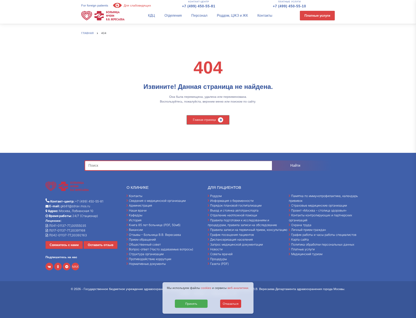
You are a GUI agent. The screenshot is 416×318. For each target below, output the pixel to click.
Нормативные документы (147, 264)
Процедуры (218, 259)
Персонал (199, 15)
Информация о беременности (232, 200)
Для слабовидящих (137, 5)
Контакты (264, 15)
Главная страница (204, 119)
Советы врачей (221, 254)
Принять (191, 303)
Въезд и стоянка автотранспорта (234, 210)
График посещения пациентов (232, 234)
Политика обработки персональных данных (322, 244)
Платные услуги (317, 15)
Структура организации (146, 254)
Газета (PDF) (219, 264)
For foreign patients (94, 5)
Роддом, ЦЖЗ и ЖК (232, 15)
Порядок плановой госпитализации (236, 205)
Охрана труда (301, 225)
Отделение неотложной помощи (233, 215)
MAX (75, 266)
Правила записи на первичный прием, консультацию (248, 230)
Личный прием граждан (308, 230)
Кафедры (135, 215)
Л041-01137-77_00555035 (67, 225)
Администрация (140, 205)
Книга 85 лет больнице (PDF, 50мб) (154, 225)
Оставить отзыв (100, 245)
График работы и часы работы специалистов (323, 234)
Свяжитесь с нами (64, 245)
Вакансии (136, 230)
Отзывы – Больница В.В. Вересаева (155, 234)
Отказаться (231, 303)
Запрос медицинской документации (236, 244)
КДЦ (151, 15)
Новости (216, 249)
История (135, 220)
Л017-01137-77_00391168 (66, 230)
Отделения (173, 15)
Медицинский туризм (306, 254)
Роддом (216, 196)
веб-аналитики (238, 288)
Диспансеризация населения (231, 239)
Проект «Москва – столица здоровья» (319, 210)
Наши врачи (137, 210)
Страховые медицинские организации (319, 205)
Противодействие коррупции (150, 259)
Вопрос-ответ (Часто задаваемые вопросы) (161, 249)
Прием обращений (142, 239)
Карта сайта (300, 239)
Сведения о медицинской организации (157, 200)
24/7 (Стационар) (73, 216)
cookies (206, 288)
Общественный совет (145, 244)
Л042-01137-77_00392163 (67, 235)
